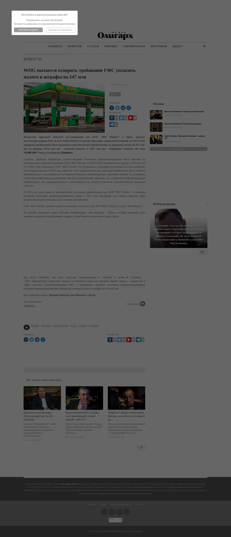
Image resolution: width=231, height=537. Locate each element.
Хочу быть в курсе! (28, 29)
